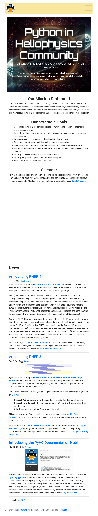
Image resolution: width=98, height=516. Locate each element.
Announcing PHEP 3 (25, 357)
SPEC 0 (15, 395)
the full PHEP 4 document (39, 342)
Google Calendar (78, 181)
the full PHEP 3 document (39, 425)
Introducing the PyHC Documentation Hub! (43, 443)
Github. (64, 510)
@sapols (27, 281)
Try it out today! (70, 493)
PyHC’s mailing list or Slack (51, 349)
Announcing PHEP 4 (25, 276)
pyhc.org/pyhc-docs (18, 477)
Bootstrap (22, 510)
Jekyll (41, 510)
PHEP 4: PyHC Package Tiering (49, 284)
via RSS (21, 500)
